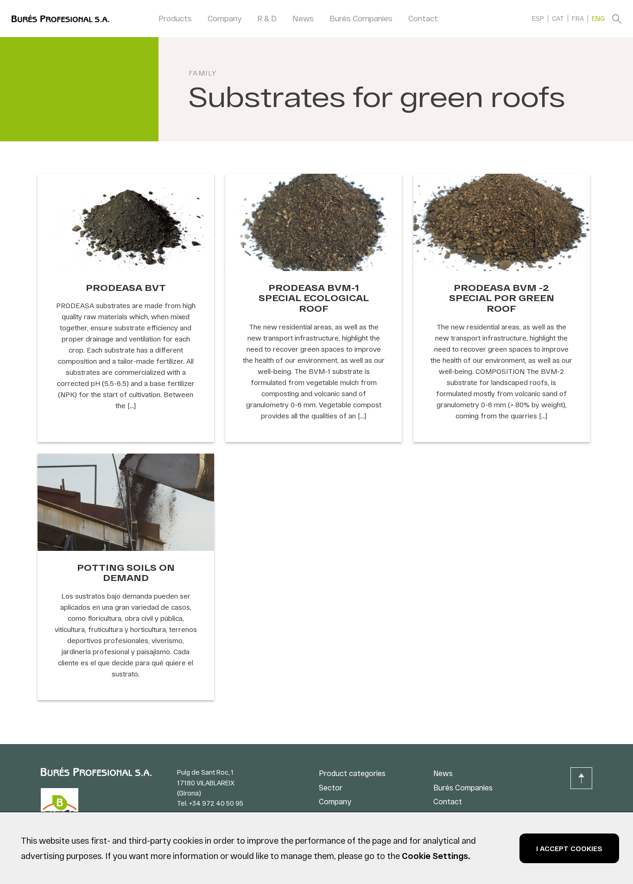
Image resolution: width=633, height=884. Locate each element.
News (303, 18)
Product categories (352, 773)
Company (224, 18)
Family (203, 73)
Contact (423, 18)
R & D (267, 18)
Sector (330, 787)
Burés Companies (360, 18)
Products (175, 18)
